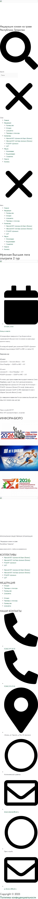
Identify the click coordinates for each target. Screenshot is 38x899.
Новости (6, 159)
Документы (9, 131)
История (8, 128)
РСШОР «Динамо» (12, 144)
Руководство (10, 125)
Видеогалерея (10, 154)
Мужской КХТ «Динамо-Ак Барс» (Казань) (19, 138)
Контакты (6, 162)
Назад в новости (5, 331)
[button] (19, 186)
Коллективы (7, 136)
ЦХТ (7, 146)
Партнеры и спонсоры (13, 133)
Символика (9, 156)
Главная (6, 120)
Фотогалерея (10, 151)
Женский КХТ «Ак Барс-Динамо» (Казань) (19, 141)
